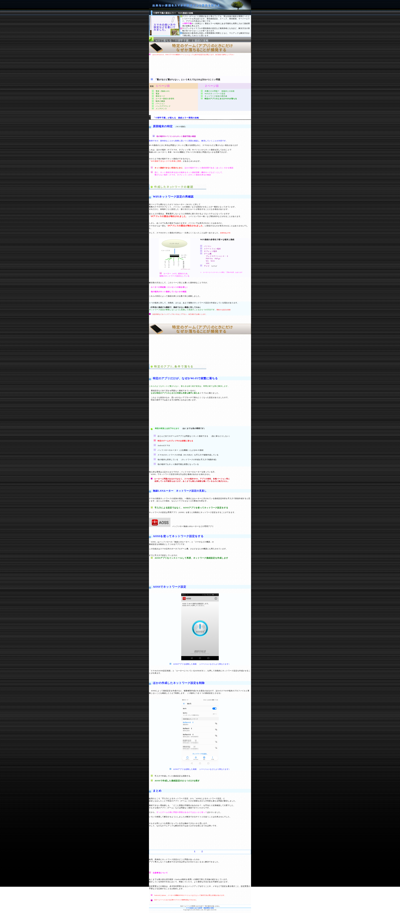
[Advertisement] (200, 66)
